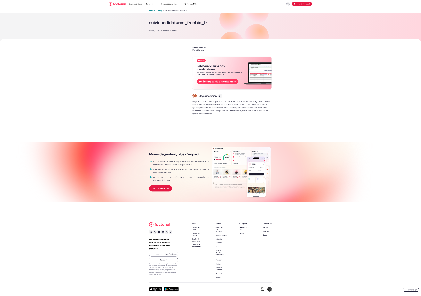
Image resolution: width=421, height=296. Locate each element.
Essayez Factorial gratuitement (220, 252)
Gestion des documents (196, 240)
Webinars (265, 231)
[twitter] (415, 271)
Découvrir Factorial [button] (161, 188)
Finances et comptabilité (196, 246)
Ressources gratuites (169, 4)
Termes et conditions (219, 269)
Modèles (265, 228)
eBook (264, 235)
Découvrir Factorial (302, 4)
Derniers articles (135, 4)
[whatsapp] (415, 267)
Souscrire (163, 260)
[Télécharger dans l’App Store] (155, 289)
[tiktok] (170, 232)
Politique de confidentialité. (167, 269)
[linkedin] (415, 280)
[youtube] (162, 232)
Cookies (218, 277)
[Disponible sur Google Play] (171, 289)
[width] (117, 4)
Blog (160, 10)
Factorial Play (192, 4)
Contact (218, 264)
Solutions (219, 243)
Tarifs (217, 246)
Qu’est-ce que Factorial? (219, 230)
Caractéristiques (220, 235)
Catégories (150, 4)
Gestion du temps (196, 229)
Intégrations (220, 239)
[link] (415, 284)
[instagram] (155, 232)
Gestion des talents (196, 234)
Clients (241, 233)
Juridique (219, 273)
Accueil (152, 10)
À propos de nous (243, 229)
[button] (232, 73)
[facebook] (415, 276)
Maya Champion (208, 96)
